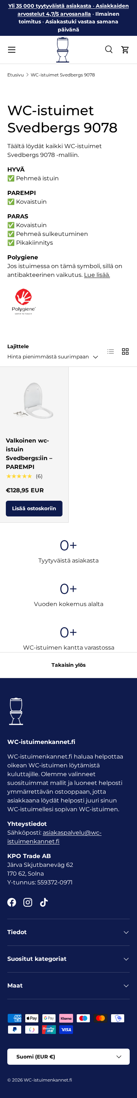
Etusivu (15, 75)
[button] (125, 50)
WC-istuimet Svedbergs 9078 (63, 75)
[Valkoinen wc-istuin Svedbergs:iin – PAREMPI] (34, 401)
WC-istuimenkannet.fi (48, 1080)
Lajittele (18, 346)
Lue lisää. (97, 274)
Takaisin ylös (68, 665)
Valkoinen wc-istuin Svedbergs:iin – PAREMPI (29, 453)
